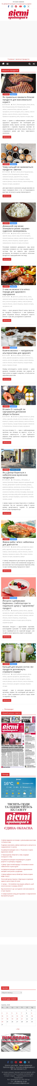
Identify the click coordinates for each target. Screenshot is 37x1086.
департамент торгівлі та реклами (17, 484)
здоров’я (19, 109)
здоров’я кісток (18, 176)
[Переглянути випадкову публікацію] (34, 64)
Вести (32, 104)
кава (26, 299)
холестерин (25, 243)
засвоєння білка (11, 109)
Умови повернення (25, 1065)
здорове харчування (19, 299)
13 (17, 1016)
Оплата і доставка (11, 1065)
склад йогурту (22, 618)
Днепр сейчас (24, 174)
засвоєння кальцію (8, 176)
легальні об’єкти (25, 487)
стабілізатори (6, 620)
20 (17, 1019)
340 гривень (24, 480)
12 (12, 1016)
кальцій (25, 176)
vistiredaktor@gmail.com (20, 1083)
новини (27, 112)
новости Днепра (7, 181)
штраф (10, 499)
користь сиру (15, 236)
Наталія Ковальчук (8, 238)
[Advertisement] (18, 39)
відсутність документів (25, 482)
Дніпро (29, 484)
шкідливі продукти (8, 622)
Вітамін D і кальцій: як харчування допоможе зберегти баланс (14, 412)
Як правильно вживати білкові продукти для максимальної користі (18, 99)
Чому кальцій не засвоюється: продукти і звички (18, 168)
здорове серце (7, 236)
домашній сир (25, 233)
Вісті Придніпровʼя (20, 107)
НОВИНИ (6, 94)
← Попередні (7, 709)
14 (22, 1016)
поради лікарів (28, 362)
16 (32, 1016)
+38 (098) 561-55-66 (20, 1081)
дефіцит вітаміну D (25, 416)
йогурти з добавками (16, 613)
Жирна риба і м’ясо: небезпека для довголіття (18, 543)
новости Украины (23, 114)
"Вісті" (14, 104)
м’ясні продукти (7, 489)
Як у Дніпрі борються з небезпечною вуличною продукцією (15, 475)
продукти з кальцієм (19, 684)
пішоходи (11, 494)
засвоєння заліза (7, 299)
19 (12, 1019)
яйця (32, 116)
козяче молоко (28, 358)
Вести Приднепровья (9, 107)
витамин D (6, 174)
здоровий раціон (24, 676)
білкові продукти (21, 104)
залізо (29, 296)
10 (2, 1016)
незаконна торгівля (8, 492)
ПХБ (21, 554)
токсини (30, 554)
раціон (4, 365)
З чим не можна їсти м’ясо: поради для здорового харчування (16, 292)
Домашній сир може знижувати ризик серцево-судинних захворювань (16, 228)
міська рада (15, 489)
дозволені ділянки (8, 487)
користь (5, 360)
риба (18, 116)
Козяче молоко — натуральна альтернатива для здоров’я (18, 351)
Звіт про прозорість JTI (19, 1069)
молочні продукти (15, 112)
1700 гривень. (17, 480)
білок (28, 104)
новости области (12, 114)
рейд (15, 494)
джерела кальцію (22, 674)
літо (32, 487)
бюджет (16, 482)
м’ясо (4, 301)
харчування (16, 184)
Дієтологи (15, 296)
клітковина (6, 179)
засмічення (17, 487)
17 (2, 1019)
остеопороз (9, 684)
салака (25, 554)
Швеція (22, 556)
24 (2, 1022)
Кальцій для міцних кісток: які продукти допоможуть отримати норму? (18, 669)
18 (7, 1019)
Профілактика (8, 426)
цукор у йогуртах (26, 620)
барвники (15, 610)
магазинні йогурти (28, 613)
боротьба (10, 482)
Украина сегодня (25, 116)
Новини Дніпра (15, 469)
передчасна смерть (13, 554)
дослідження (25, 547)
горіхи (14, 674)
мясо (22, 112)
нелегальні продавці (20, 492)
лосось (14, 549)
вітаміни (19, 355)
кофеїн (11, 179)
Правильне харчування (9, 116)
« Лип (17, 1029)
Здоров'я (13, 94)
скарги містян (24, 496)
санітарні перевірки (13, 496)
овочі (4, 684)
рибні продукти (22, 494)
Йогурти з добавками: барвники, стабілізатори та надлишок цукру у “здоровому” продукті (18, 604)
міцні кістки (11, 679)
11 (7, 1016)
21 (22, 1019)
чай (11, 306)
